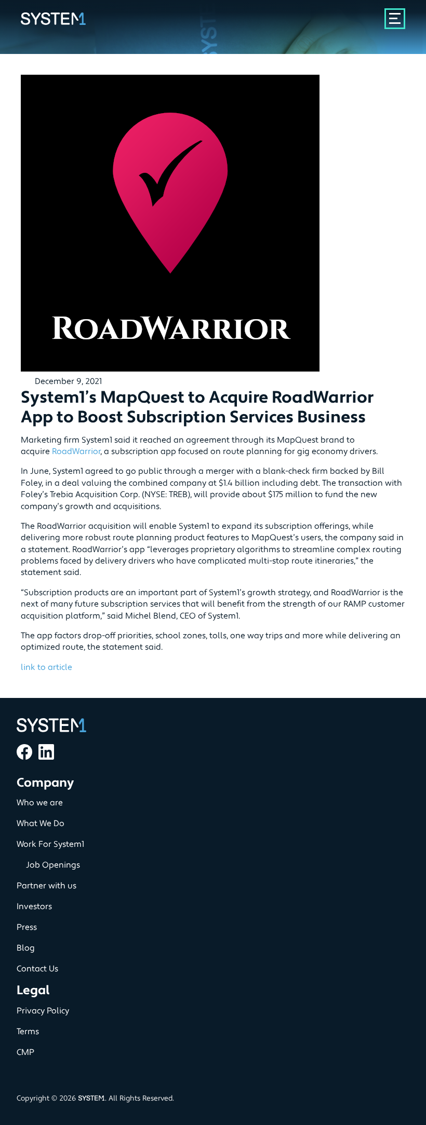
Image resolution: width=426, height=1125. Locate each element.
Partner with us (46, 886)
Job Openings (53, 865)
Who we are (40, 803)
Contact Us (37, 969)
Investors (34, 906)
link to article (46, 667)
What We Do (40, 823)
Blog (26, 948)
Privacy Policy (43, 1011)
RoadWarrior (76, 451)
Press (27, 927)
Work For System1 (50, 844)
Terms (28, 1031)
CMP (25, 1052)
